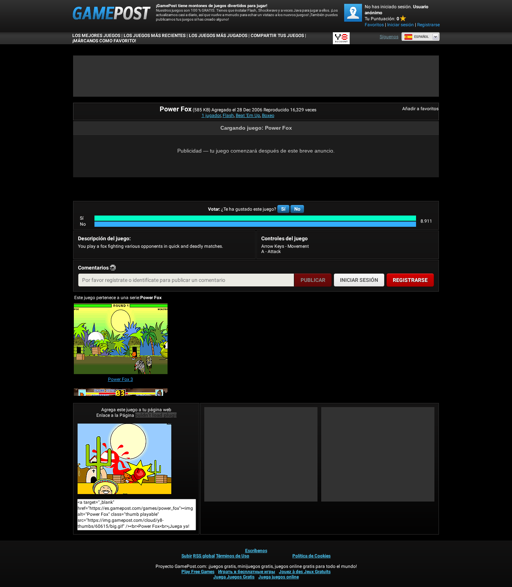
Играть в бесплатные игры (246, 571)
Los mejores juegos (96, 35)
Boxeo (268, 115)
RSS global (204, 556)
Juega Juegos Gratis (234, 577)
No (297, 209)
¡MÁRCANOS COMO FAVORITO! (104, 40)
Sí (283, 209)
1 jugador (211, 115)
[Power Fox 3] (120, 339)
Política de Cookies (311, 556)
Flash (228, 115)
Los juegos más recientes (155, 35)
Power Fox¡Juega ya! (136, 458)
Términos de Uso (232, 556)
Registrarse (428, 24)
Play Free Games (197, 571)
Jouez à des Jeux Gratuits (305, 571)
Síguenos (389, 36)
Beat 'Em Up (248, 115)
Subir (186, 556)
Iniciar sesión (400, 24)
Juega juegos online (278, 577)
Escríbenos (256, 550)
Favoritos (374, 24)
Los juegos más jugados (218, 35)
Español (421, 37)
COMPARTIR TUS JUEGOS (277, 35)
